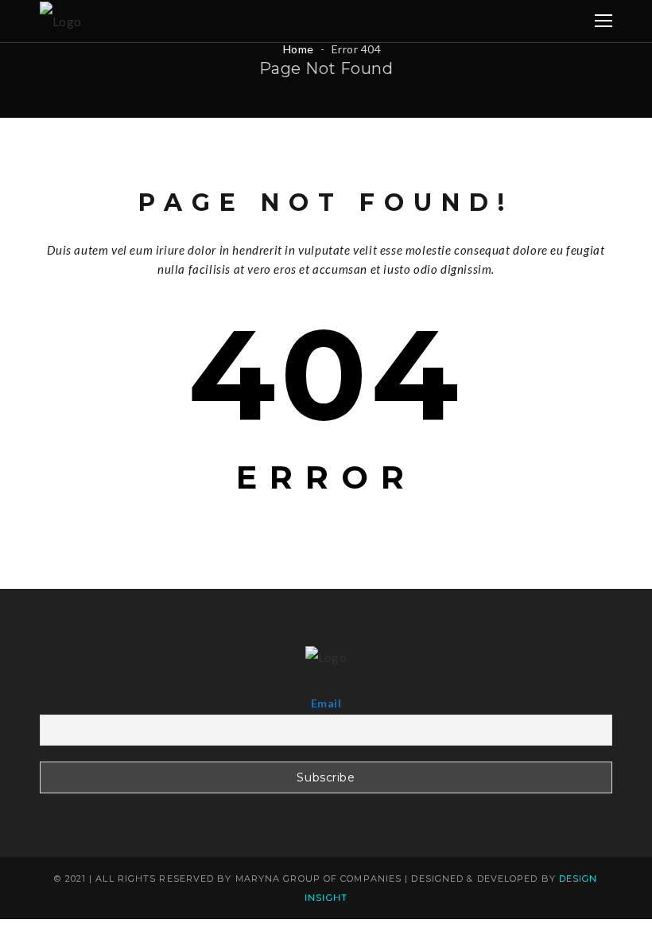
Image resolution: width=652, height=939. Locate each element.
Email (326, 703)
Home (298, 49)
